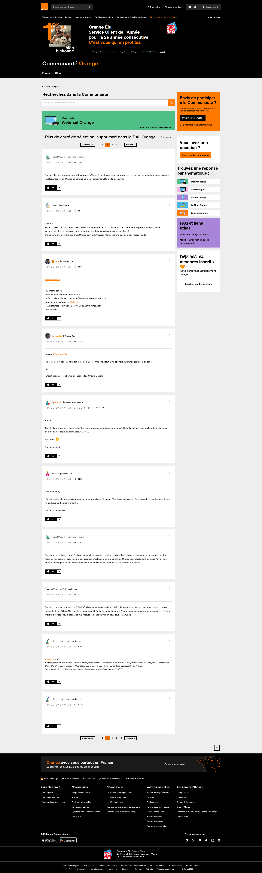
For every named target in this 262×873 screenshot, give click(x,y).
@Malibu (74, 302)
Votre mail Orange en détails (194, 234)
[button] (170, 156)
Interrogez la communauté (195, 155)
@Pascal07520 (52, 279)
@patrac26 (49, 659)
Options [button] (165, 137)
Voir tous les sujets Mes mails (155, 127)
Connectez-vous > (204, 124)
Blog (58, 72)
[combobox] (105, 102)
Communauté (70, 63)
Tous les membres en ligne (198, 284)
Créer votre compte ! (192, 117)
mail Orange (52, 86)
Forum (46, 72)
